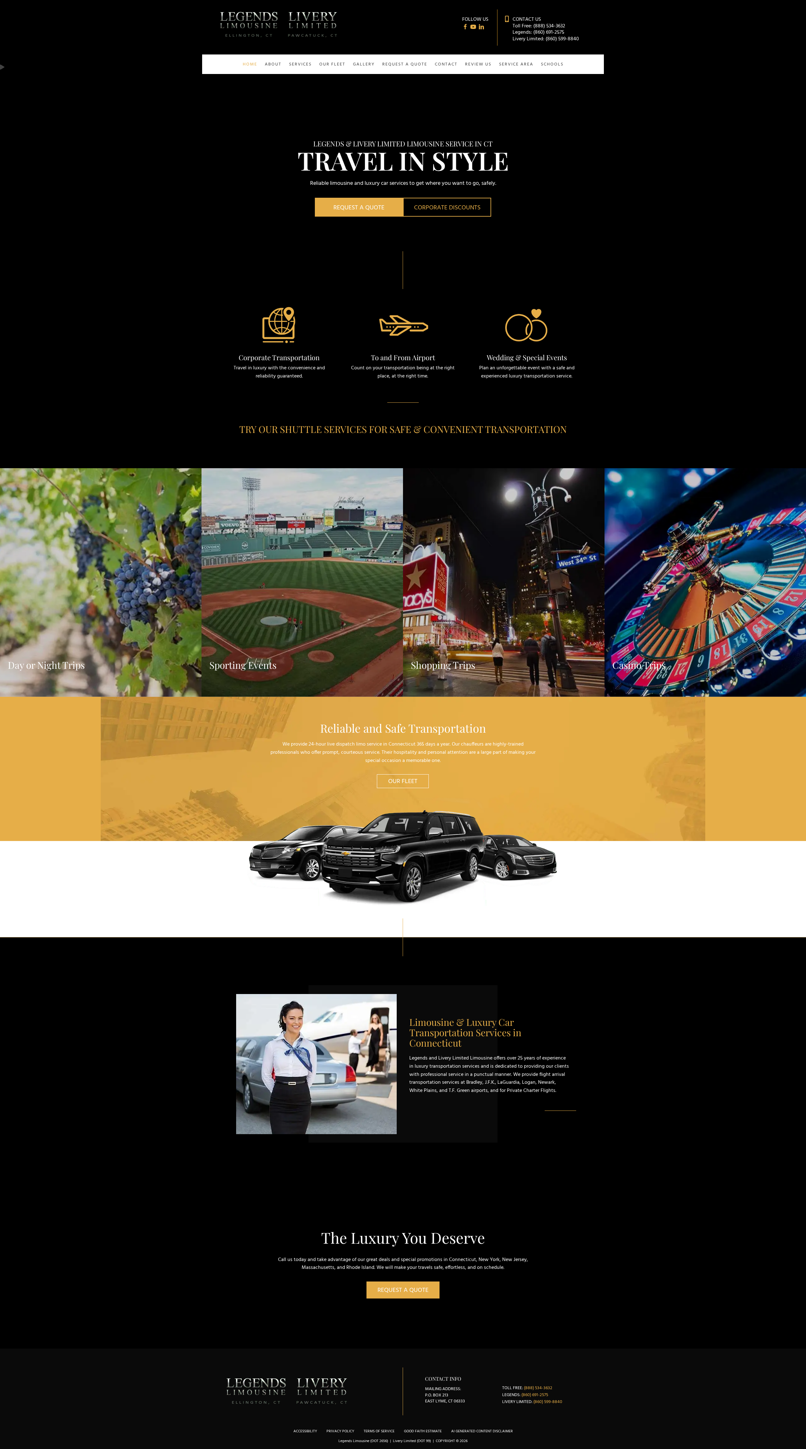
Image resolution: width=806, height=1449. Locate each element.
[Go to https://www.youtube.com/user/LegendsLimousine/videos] (473, 28)
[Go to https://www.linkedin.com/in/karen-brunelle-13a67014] (481, 28)
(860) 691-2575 (548, 32)
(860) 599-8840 (562, 39)
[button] (359, 207)
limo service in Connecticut (386, 744)
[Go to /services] (279, 339)
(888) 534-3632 (549, 26)
